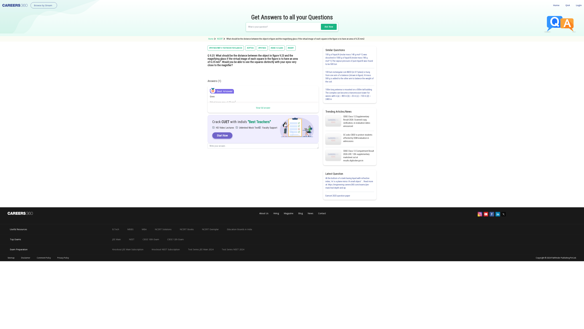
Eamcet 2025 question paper (338, 196)
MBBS (130, 229)
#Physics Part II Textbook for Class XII (225, 48)
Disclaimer (25, 257)
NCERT (220, 39)
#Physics (262, 48)
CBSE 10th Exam (151, 239)
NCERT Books (187, 229)
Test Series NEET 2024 (233, 249)
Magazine (288, 213)
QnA (567, 5)
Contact (322, 213)
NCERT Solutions (163, 229)
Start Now (222, 135)
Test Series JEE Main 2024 (201, 249)
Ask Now (329, 26)
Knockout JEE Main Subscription (127, 249)
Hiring (276, 213)
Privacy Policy (63, 257)
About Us (263, 213)
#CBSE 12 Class (277, 48)
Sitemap (11, 257)
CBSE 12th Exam (175, 239)
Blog (300, 213)
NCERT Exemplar (210, 229)
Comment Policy (44, 257)
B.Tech (115, 229)
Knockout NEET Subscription (166, 249)
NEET (131, 239)
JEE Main (116, 239)
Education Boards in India (239, 229)
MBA (144, 229)
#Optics (250, 48)
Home (556, 5)
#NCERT (291, 48)
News (310, 213)
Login (579, 5)
